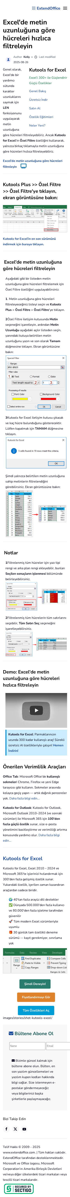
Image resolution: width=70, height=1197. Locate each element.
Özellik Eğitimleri (41, 117)
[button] (65, 8)
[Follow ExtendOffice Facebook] (6, 1129)
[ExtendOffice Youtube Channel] (24, 1129)
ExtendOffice (48, 8)
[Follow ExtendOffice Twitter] (15, 1129)
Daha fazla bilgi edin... (24, 798)
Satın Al (34, 108)
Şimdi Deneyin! (35, 984)
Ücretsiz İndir (38, 100)
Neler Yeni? (37, 125)
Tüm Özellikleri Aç (36, 1010)
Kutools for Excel (22, 858)
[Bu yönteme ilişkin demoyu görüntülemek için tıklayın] (21, 167)
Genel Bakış (37, 91)
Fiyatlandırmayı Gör (36, 997)
